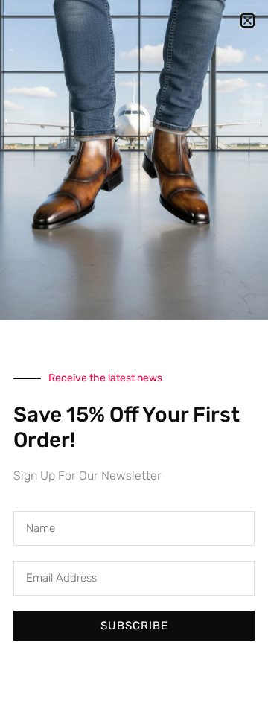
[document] (134, 356)
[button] (247, 20)
